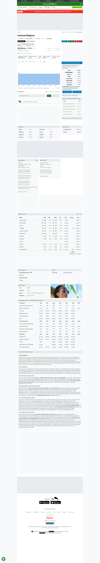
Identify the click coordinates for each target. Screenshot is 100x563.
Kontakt (59, 512)
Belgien (28, 287)
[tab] (19, 61)
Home (21, 7)
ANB (54, 512)
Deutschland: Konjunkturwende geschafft (27, 187)
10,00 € (79, 76)
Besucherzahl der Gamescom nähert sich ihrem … (45, 164)
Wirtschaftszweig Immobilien (45, 364)
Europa (28, 290)
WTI (48, 1)
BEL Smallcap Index (67, 111)
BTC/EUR (74, 1)
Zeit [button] (65, 217)
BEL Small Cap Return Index (69, 109)
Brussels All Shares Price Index (69, 103)
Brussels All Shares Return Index (69, 106)
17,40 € (79, 78)
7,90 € (79, 74)
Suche (53, 7)
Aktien (71, 32)
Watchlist (50, 48)
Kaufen (28, 41)
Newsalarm (57, 48)
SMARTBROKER (21, 41)
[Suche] (80, 4)
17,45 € (79, 82)
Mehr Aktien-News (44, 176)
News (65, 41)
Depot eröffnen (67, 92)
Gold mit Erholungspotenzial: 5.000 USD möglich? (24, 164)
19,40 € (79, 84)
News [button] (41, 7)
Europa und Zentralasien (32, 293)
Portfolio (49, 50)
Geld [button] (45, 217)
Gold (60, 1)
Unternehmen (43, 38)
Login (49, 95)
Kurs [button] (78, 217)
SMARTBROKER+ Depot (77, 7)
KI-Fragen (48, 7)
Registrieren (55, 95)
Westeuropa (41, 293)
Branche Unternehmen (29, 364)
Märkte (67, 32)
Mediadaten (36, 512)
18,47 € (79, 80)
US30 (37, 1)
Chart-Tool (58, 88)
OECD (33, 295)
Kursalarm (57, 50)
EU (27, 295)
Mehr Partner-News (22, 191)
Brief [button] (55, 217)
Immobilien (49, 38)
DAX (24, 1)
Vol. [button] (49, 217)
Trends (71, 41)
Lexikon (42, 512)
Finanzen (49, 512)
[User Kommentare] (3, 559)
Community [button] (33, 7)
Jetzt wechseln (77, 92)
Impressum (28, 512)
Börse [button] (26, 7)
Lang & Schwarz (26, 50)
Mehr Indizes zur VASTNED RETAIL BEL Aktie (72, 118)
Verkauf (32, 41)
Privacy (64, 512)
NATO (30, 295)
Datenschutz (71, 512)
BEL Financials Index (68, 114)
